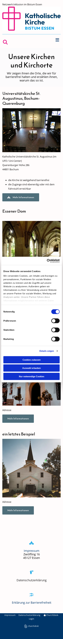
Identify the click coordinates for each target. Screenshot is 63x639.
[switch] (55, 320)
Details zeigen (46, 351)
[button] (31, 40)
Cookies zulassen (32, 359)
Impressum (10, 615)
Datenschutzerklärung (32, 580)
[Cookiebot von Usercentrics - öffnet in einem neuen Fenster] (47, 261)
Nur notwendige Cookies (31, 376)
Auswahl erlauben (31, 368)
